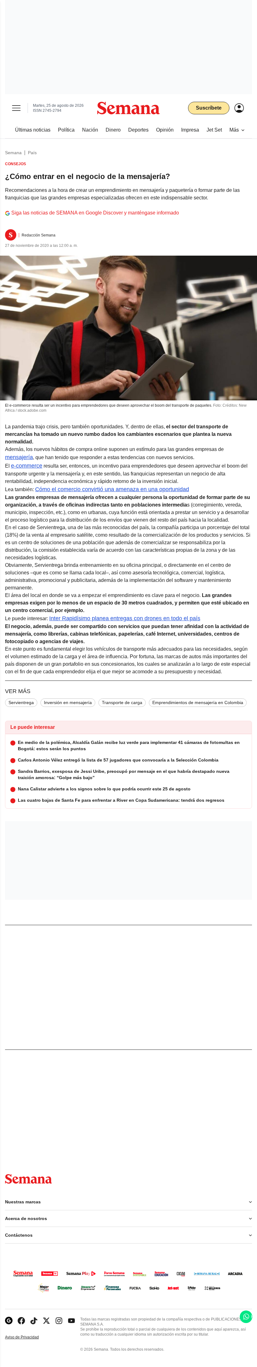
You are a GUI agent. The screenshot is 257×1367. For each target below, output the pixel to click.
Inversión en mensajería (68, 702)
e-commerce (26, 466)
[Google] (9, 1321)
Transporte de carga (122, 702)
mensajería (19, 457)
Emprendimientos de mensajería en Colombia (197, 702)
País (32, 152)
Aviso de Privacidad (28, 1337)
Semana (13, 152)
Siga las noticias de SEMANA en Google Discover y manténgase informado (95, 212)
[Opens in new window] (21, 1321)
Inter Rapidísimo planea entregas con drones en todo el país (124, 618)
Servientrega (21, 702)
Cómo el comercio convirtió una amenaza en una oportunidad (112, 489)
